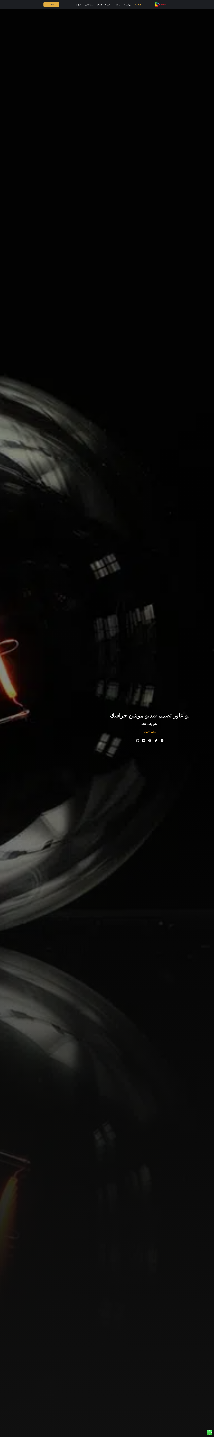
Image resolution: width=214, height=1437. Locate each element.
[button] (114, 4)
